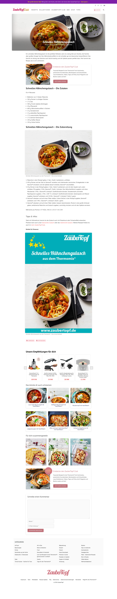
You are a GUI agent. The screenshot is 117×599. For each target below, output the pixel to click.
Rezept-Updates (43, 579)
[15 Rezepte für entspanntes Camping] (58, 451)
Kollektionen (44, 10)
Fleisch (60, 45)
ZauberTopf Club (58, 10)
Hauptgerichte (67, 45)
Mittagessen (41, 340)
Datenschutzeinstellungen (67, 579)
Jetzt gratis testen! (60, 81)
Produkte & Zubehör (64, 557)
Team (29, 579)
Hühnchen (31, 340)
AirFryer (17, 545)
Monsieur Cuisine (63, 554)
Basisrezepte (18, 547)
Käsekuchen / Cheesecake (21, 554)
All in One (39, 545)
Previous (25, 368)
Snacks (38, 559)
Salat (16, 559)
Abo (68, 10)
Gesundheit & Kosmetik (43, 552)
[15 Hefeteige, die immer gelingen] (80, 451)
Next (92, 368)
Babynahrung (62, 545)
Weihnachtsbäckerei (86, 561)
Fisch (38, 550)
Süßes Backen (84, 559)
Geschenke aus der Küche (21, 552)
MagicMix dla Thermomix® (89, 579)
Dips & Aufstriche (85, 547)
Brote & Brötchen (41, 547)
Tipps (78, 10)
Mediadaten (35, 579)
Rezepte (34, 10)
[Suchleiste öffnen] (103, 9)
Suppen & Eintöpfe (64, 559)
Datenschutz (56, 579)
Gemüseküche (84, 550)
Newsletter (78, 579)
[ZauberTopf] (21, 9)
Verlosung (61, 561)
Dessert (61, 547)
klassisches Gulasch (48, 223)
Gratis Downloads (63, 552)
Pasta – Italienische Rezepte (88, 554)
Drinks (16, 550)
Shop (73, 10)
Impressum (23, 579)
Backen (83, 545)
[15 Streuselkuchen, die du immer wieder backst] (36, 451)
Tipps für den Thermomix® (44, 561)
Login (97, 10)
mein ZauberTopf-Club (38, 225)
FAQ (50, 579)
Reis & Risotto (85, 557)
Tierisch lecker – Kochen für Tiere (23, 561)
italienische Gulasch (66, 223)
